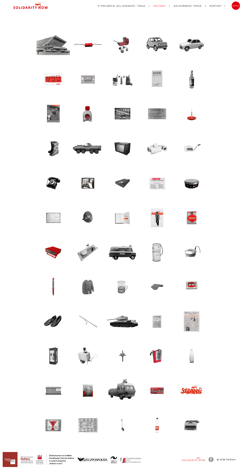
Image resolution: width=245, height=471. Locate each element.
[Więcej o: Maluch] (157, 45)
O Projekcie (121, 6)
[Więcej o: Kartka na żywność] (88, 425)
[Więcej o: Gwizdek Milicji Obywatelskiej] (157, 287)
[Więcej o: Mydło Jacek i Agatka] (191, 287)
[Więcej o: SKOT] (88, 148)
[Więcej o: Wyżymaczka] (191, 148)
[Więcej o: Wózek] (122, 45)
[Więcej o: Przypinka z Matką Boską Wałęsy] (88, 390)
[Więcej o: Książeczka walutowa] (53, 218)
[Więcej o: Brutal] (88, 114)
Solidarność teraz (188, 6)
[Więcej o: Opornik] (88, 45)
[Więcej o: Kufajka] (88, 287)
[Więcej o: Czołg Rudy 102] (122, 321)
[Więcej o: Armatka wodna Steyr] (122, 390)
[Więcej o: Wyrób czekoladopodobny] (53, 390)
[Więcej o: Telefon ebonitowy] (53, 183)
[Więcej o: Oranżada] (53, 425)
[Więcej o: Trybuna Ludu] (191, 321)
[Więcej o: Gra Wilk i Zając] (88, 79)
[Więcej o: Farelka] (53, 252)
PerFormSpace (236, 5)
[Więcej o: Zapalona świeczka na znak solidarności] (191, 114)
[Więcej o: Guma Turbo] (157, 390)
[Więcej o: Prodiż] (191, 252)
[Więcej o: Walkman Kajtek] (157, 356)
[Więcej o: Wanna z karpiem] (88, 252)
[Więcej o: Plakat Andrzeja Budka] (53, 79)
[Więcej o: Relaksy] (53, 148)
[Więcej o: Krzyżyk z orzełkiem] (122, 356)
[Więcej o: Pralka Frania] (157, 252)
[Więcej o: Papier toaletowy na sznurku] (157, 148)
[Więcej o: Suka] (122, 252)
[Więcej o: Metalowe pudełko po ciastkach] (191, 183)
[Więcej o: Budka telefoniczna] (53, 356)
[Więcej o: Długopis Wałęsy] (53, 287)
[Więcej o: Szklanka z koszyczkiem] (122, 287)
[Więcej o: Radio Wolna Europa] (53, 114)
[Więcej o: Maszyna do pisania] (191, 425)
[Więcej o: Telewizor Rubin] (122, 148)
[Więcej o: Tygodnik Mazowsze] (157, 183)
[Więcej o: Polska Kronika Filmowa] (122, 114)
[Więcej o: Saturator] (88, 356)
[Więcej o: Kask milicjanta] (88, 218)
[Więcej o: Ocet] (157, 425)
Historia (159, 6)
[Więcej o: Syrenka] (191, 45)
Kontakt (216, 6)
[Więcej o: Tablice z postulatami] (157, 114)
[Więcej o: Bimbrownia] (122, 79)
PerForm (231, 459)
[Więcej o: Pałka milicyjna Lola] (88, 321)
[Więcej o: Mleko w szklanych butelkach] (191, 356)
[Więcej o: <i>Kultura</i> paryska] (157, 79)
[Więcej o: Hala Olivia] (53, 45)
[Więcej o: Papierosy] (191, 218)
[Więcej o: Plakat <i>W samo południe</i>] (157, 218)
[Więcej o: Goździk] (122, 425)
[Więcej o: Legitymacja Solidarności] (122, 218)
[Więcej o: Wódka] (191, 79)
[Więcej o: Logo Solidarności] (191, 390)
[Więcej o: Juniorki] (53, 321)
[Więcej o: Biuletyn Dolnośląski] (157, 321)
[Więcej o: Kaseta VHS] (122, 183)
